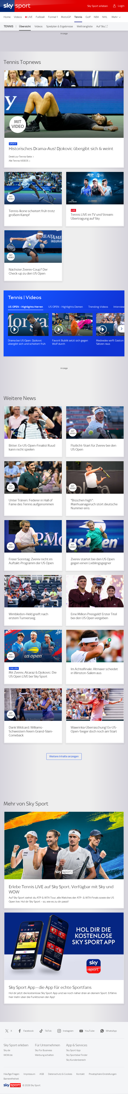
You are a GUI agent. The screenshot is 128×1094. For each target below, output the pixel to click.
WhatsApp (111, 1030)
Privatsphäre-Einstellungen (103, 1074)
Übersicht (25, 26)
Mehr (115, 17)
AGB (41, 1074)
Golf (88, 17)
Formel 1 (53, 17)
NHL (104, 17)
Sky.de (7, 1050)
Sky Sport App (73, 1050)
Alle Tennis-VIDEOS (18, 160)
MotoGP (66, 17)
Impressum (29, 1074)
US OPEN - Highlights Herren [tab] (25, 306)
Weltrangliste (85, 26)
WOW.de (8, 1055)
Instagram (68, 1030)
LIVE (29, 17)
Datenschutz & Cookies (60, 1074)
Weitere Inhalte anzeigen (64, 756)
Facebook (28, 1030)
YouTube (89, 1030)
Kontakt (80, 1074)
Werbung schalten (44, 1055)
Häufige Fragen (11, 1074)
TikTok (48, 1030)
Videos (18, 17)
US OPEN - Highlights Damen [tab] (65, 306)
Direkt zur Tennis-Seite (20, 156)
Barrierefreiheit (11, 1078)
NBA (96, 17)
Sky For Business (43, 1050)
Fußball (40, 17)
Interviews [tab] (119, 306)
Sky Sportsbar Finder (76, 1055)
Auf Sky (100, 26)
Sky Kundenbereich (76, 1060)
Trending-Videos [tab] (98, 306)
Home (7, 17)
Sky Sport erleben (97, 6)
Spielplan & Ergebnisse (59, 26)
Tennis (78, 17)
